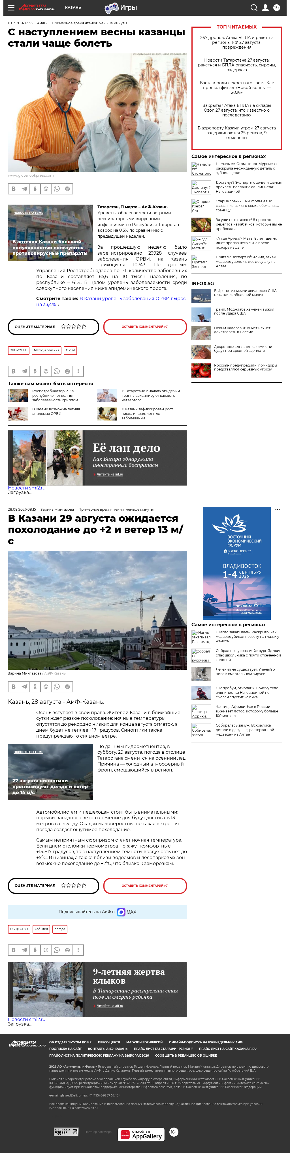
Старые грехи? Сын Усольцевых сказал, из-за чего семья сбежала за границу (247, 205)
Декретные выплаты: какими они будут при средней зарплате (243, 349)
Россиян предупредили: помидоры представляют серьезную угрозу (245, 367)
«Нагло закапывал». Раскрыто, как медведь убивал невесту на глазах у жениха (247, 636)
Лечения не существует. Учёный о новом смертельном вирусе (245, 671)
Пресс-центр (109, 1042)
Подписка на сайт (65, 1049)
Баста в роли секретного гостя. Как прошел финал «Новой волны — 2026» (237, 88)
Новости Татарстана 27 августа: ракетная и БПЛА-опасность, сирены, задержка (237, 65)
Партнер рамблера (98, 1132)
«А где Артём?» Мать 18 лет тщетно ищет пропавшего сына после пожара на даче (246, 243)
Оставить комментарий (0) (145, 327)
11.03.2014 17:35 (20, 23)
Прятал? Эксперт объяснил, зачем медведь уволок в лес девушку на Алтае (246, 261)
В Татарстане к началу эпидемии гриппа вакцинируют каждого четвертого (151, 395)
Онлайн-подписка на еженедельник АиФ (206, 1042)
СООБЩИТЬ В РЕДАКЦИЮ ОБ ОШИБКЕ (186, 1055)
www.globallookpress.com (31, 175)
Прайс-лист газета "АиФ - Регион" (163, 1049)
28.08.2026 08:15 (22, 509)
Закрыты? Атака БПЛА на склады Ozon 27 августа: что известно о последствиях (237, 110)
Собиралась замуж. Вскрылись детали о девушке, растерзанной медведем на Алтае (245, 729)
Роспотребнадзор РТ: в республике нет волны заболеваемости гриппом (55, 395)
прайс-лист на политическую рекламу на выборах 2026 (99, 1055)
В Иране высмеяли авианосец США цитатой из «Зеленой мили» (245, 293)
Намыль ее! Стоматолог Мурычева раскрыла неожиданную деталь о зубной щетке (246, 168)
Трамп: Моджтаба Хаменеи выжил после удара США (244, 311)
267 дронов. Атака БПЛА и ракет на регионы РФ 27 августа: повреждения (237, 42)
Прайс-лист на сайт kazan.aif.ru (228, 1049)
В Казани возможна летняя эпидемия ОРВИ (56, 411)
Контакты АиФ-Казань (107, 1049)
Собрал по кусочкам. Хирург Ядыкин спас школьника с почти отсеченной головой (249, 655)
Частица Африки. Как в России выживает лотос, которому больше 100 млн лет (247, 711)
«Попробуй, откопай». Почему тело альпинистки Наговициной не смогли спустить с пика (247, 692)
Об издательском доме (70, 1042)
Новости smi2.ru (27, 488)
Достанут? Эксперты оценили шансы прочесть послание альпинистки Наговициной (249, 187)
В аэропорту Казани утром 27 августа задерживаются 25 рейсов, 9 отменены (237, 133)
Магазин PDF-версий (144, 1042)
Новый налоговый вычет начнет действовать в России (242, 330)
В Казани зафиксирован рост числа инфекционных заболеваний (147, 413)
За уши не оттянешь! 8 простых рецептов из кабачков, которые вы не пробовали (249, 224)
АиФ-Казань (55, 673)
